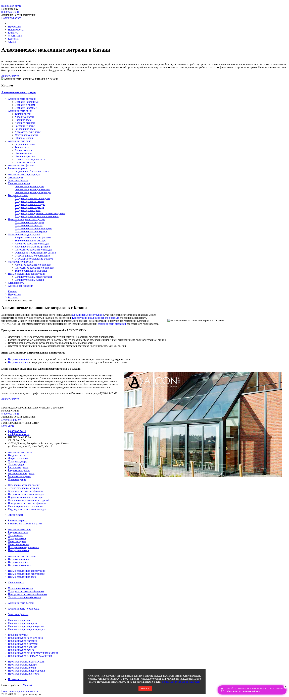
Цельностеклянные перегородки (33, 276)
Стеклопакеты (16, 282)
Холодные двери (24, 116)
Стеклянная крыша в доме (23, 623)
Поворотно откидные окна (30, 159)
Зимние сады (15, 177)
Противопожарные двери (29, 222)
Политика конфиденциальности (19, 691)
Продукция (14, 26)
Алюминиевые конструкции (18, 92)
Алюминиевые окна (19, 141)
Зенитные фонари (18, 180)
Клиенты (13, 32)
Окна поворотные (25, 156)
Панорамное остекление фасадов (33, 249)
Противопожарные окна (28, 225)
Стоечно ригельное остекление (32, 255)
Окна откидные (24, 153)
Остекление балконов (20, 261)
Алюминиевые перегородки (24, 174)
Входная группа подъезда (29, 207)
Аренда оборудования (20, 285)
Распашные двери (25, 125)
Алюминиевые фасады (21, 165)
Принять (145, 688)
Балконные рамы (17, 168)
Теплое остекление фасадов (30, 240)
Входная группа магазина (29, 201)
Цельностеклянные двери (29, 279)
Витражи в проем (18, 362)
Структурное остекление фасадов (34, 258)
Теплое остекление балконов (31, 270)
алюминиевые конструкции (88, 314)
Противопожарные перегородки (33, 228)
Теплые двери (23, 113)
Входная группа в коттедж (30, 204)
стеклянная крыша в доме (29, 186)
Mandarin (28, 685)
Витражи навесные (26, 107)
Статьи (12, 41)
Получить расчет (11, 17)
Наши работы (16, 29)
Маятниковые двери (26, 135)
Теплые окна (22, 147)
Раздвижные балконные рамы (32, 171)
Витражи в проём (25, 104)
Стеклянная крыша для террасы (26, 626)
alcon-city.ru (7, 425)
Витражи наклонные (26, 101)
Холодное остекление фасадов (32, 243)
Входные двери (23, 119)
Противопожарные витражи (31, 231)
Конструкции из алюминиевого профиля (95, 317)
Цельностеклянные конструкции (26, 273)
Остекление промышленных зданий (35, 252)
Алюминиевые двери (20, 110)
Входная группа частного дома (32, 198)
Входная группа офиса (27, 210)
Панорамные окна (25, 162)
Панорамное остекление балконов (34, 267)
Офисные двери (24, 138)
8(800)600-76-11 (10, 413)
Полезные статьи (17, 679)
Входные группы (18, 195)
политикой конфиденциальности (181, 681)
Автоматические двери (28, 132)
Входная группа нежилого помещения (37, 216)
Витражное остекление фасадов (33, 237)
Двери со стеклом (25, 122)
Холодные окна (23, 150)
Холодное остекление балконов (33, 264)
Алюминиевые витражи (22, 98)
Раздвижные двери (25, 129)
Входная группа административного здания (40, 213)
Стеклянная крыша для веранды (26, 629)
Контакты (13, 38)
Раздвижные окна (25, 144)
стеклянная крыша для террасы (32, 189)
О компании (15, 35)
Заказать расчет (10, 75)
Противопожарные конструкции (26, 219)
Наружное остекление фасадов (32, 246)
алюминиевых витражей (112, 323)
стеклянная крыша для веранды (33, 192)
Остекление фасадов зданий (24, 234)
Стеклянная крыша (19, 183)
